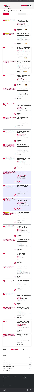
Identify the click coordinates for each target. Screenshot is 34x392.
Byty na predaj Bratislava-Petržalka (21, 152)
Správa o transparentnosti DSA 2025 (7, 385)
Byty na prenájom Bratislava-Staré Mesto (21, 69)
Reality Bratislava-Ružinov (21, 23)
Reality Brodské (19, 78)
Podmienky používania (5, 377)
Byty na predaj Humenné (20, 96)
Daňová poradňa (24, 378)
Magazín (23, 0)
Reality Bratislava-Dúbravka (21, 324)
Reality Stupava (19, 229)
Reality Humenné (19, 92)
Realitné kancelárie (18, 0)
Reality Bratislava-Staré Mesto (21, 65)
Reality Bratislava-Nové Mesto (21, 37)
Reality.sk (5, 8)
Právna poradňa (24, 377)
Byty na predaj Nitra (19, 261)
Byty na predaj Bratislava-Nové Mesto (21, 41)
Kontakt (13, 377)
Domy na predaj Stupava (20, 247)
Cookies (3, 378)
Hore (4, 349)
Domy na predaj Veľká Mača (20, 315)
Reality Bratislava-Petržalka (21, 134)
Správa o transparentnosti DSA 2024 (7, 384)
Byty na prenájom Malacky (20, 342)
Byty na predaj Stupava (19, 288)
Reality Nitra (19, 256)
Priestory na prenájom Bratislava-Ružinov (21, 56)
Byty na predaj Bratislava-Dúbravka (21, 220)
